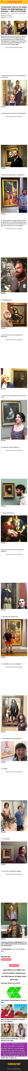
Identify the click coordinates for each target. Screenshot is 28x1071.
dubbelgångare (6, 959)
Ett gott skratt (3, 13)
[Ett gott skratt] (14, 2)
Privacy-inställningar (14, 1069)
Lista (8, 13)
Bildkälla (3, 106)
